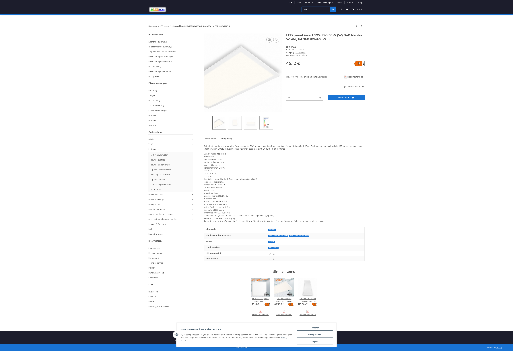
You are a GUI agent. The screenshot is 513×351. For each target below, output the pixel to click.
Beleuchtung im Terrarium (160, 61)
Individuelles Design (157, 110)
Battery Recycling (156, 272)
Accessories (156, 189)
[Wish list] (347, 9)
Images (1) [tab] (226, 138)
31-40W (271, 242)
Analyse (151, 95)
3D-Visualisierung (156, 105)
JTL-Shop (499, 347)
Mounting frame (155, 234)
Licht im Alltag (154, 66)
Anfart (340, 2)
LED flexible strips (156, 199)
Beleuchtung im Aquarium (160, 71)
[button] (341, 9)
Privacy (151, 268)
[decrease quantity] (289, 98)
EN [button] (288, 2)
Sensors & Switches (157, 224)
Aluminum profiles (156, 209)
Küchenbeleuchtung (157, 41)
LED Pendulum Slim (159, 155)
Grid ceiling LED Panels (161, 184)
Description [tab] (210, 138)
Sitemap (152, 296)
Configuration (314, 334)
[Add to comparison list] (269, 40)
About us (309, 2)
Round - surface (158, 160)
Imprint (151, 301)
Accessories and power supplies (162, 219)
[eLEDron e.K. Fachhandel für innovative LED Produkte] (157, 9)
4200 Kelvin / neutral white (299, 236)
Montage (152, 115)
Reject (315, 341)
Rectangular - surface (160, 174)
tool (150, 229)
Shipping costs (155, 248)
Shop (360, 2)
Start (299, 2)
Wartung (152, 125)
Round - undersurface (160, 164)
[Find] (333, 9)
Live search (153, 291)
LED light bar (154, 204)
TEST (150, 144)
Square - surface (158, 179)
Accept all (314, 328)
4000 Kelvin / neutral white (278, 236)
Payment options (155, 253)
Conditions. (153, 277)
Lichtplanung (154, 100)
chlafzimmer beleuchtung (160, 46)
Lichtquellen (154, 76)
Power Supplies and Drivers (160, 214)
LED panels (300, 52)
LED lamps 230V (155, 194)
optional (272, 230)
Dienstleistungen (325, 2)
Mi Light (152, 139)
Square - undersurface (161, 169)
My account (153, 258)
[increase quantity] (320, 98)
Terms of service (155, 263)
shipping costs (310, 77)
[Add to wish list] (276, 40)
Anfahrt (350, 2)
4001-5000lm (273, 248)
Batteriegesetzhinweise (158, 306)
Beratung (152, 90)
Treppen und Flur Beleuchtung (162, 51)
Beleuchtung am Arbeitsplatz (161, 56)
